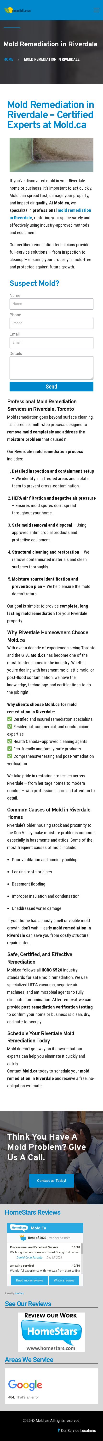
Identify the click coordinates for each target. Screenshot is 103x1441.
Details (16, 353)
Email (15, 334)
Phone (15, 314)
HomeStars (19, 1293)
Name (15, 295)
